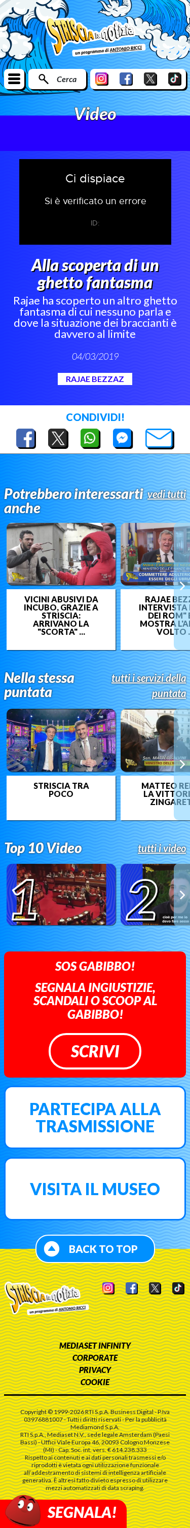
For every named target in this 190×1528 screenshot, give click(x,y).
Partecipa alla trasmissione (95, 1117)
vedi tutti (166, 494)
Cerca (67, 79)
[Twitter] (150, 79)
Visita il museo (95, 1189)
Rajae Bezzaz (95, 379)
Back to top (103, 1249)
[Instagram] (101, 79)
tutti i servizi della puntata (148, 685)
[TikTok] (174, 79)
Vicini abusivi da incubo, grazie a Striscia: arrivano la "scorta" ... (61, 615)
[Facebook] (126, 79)
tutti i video (162, 848)
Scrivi (95, 1051)
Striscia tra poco (61, 790)
